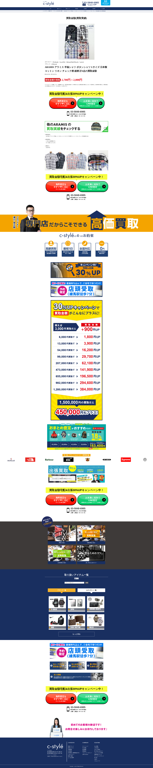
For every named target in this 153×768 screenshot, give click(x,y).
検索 (87, 582)
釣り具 (95, 757)
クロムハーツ (97, 760)
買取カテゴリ (68, 8)
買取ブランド (59, 8)
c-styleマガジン (71, 754)
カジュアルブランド (73, 62)
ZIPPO (95, 759)
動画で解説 (70, 756)
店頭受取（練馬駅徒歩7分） (74, 752)
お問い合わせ (85, 754)
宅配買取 (76, 8)
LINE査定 (96, 747)
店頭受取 (93, 8)
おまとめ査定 (97, 749)
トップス (62, 62)
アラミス (54, 64)
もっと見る (76, 634)
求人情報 (84, 747)
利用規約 (84, 751)
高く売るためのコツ (98, 751)
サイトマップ (85, 746)
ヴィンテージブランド (99, 756)
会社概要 (84, 749)
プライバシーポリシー (87, 752)
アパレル (55, 62)
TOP (50, 8)
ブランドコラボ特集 (98, 752)
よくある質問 (102, 8)
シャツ (82, 62)
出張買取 (85, 8)
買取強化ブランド (98, 754)
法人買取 (96, 746)
